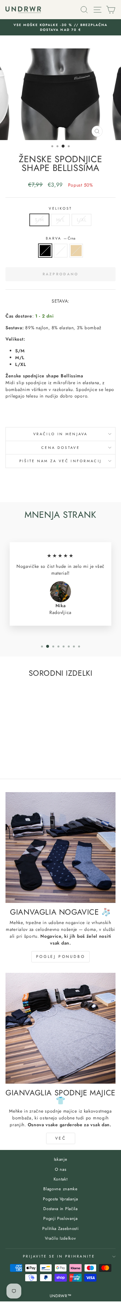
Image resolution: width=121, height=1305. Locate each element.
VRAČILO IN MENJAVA (60, 434)
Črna (45, 250)
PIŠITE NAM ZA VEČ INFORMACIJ (60, 460)
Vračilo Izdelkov (60, 1238)
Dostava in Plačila (60, 1209)
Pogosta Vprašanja (60, 1199)
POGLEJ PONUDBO (60, 956)
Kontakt (61, 1179)
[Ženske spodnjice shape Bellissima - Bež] (33, 756)
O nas (60, 1169)
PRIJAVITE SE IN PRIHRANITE (59, 1256)
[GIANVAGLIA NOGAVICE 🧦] (60, 847)
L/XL (81, 219)
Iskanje (60, 1159)
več (60, 1138)
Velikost (60, 208)
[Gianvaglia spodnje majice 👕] (60, 1028)
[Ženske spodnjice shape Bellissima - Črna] (18, 756)
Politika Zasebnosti (60, 1228)
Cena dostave (60, 447)
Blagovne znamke (60, 1189)
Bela (60, 250)
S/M (39, 219)
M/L (60, 219)
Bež (76, 250)
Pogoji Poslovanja (60, 1218)
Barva (60, 238)
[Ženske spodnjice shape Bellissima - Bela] (26, 756)
